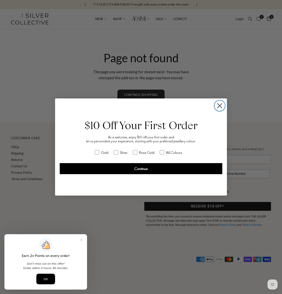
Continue (141, 168)
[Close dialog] (219, 105)
